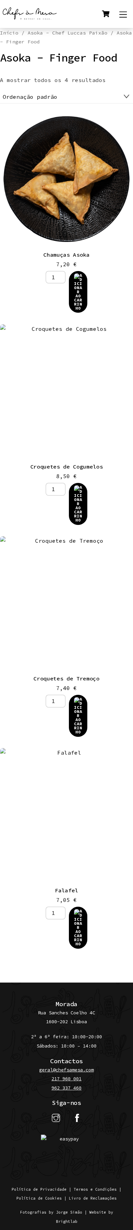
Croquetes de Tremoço (66, 678)
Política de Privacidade (39, 1189)
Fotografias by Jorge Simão (51, 1212)
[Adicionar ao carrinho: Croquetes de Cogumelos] (78, 504)
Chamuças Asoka (66, 254)
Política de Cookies (39, 1198)
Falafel (66, 890)
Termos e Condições (95, 1189)
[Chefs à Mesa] (30, 19)
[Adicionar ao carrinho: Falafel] (78, 927)
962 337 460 (66, 1088)
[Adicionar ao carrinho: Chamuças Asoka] (78, 292)
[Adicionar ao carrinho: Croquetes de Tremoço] (78, 715)
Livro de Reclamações (93, 1198)
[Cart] (106, 14)
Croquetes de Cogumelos (66, 466)
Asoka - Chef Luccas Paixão (67, 33)
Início (9, 33)
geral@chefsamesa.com (66, 1070)
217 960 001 (66, 1079)
